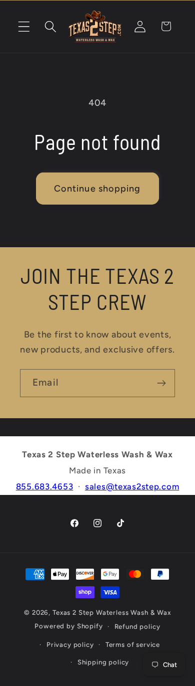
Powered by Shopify (68, 626)
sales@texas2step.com (132, 486)
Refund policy (137, 626)
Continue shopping (97, 188)
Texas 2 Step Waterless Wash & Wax (111, 612)
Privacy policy (70, 644)
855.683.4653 (45, 486)
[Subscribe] (161, 383)
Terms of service (133, 644)
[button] (24, 26)
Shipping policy (104, 662)
